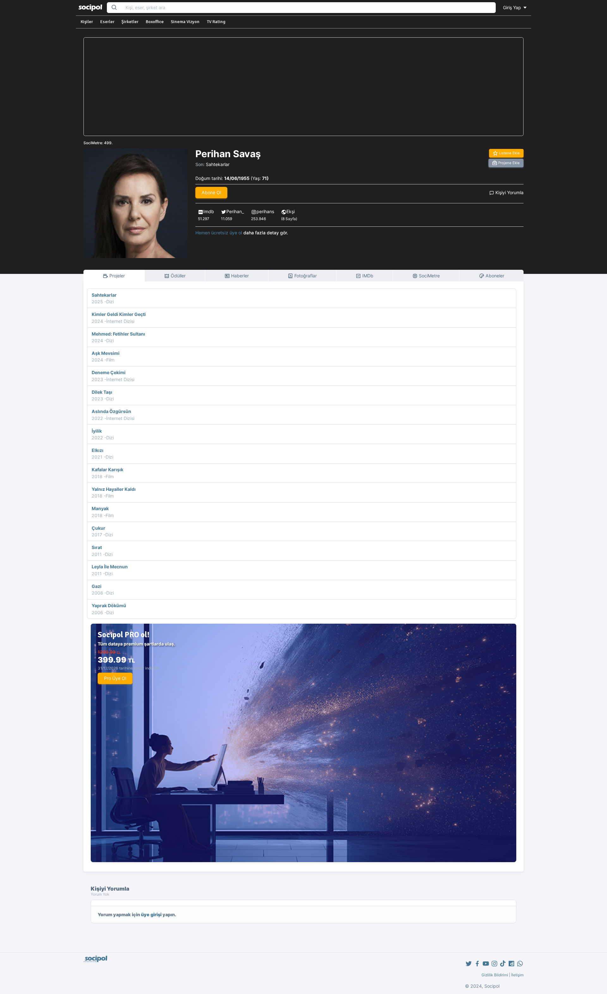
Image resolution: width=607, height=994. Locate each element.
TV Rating (216, 21)
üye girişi (151, 914)
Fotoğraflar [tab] (305, 275)
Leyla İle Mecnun (110, 566)
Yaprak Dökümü (109, 605)
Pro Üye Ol (115, 678)
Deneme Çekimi (109, 372)
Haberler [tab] (239, 275)
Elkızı (97, 450)
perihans (265, 211)
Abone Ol (211, 192)
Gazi (96, 586)
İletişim (517, 974)
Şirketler (129, 21)
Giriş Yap (512, 7)
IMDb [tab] (367, 275)
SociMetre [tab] (429, 275)
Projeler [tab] (116, 275)
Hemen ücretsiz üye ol (218, 232)
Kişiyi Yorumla (509, 192)
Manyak (100, 508)
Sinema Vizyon (185, 21)
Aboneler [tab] (494, 275)
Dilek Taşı (102, 392)
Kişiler (87, 21)
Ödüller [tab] (177, 275)
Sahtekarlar (218, 164)
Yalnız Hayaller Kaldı (114, 489)
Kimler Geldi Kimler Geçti (119, 314)
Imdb (208, 211)
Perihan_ (235, 211)
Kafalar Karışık (107, 469)
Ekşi (290, 211)
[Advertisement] (303, 86)
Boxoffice (155, 21)
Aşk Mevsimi (106, 353)
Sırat (97, 547)
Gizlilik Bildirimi (494, 974)
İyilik (97, 431)
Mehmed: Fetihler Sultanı (118, 333)
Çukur (98, 528)
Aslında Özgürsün (111, 411)
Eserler (107, 21)
